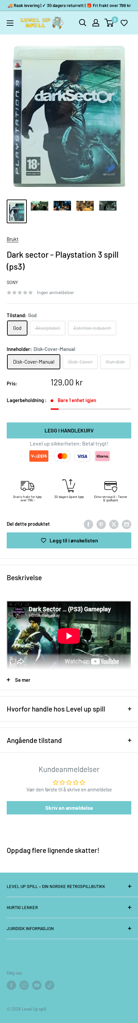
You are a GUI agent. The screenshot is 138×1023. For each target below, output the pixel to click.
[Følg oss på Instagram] (24, 985)
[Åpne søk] (82, 22)
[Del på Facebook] (88, 524)
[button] (124, 22)
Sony (12, 282)
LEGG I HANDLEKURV (69, 430)
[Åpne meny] (10, 23)
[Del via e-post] (126, 524)
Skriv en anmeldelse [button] (69, 807)
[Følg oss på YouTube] (37, 985)
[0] (109, 23)
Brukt (12, 239)
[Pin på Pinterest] (101, 524)
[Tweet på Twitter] (114, 524)
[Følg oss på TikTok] (49, 985)
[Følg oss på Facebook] (11, 985)
